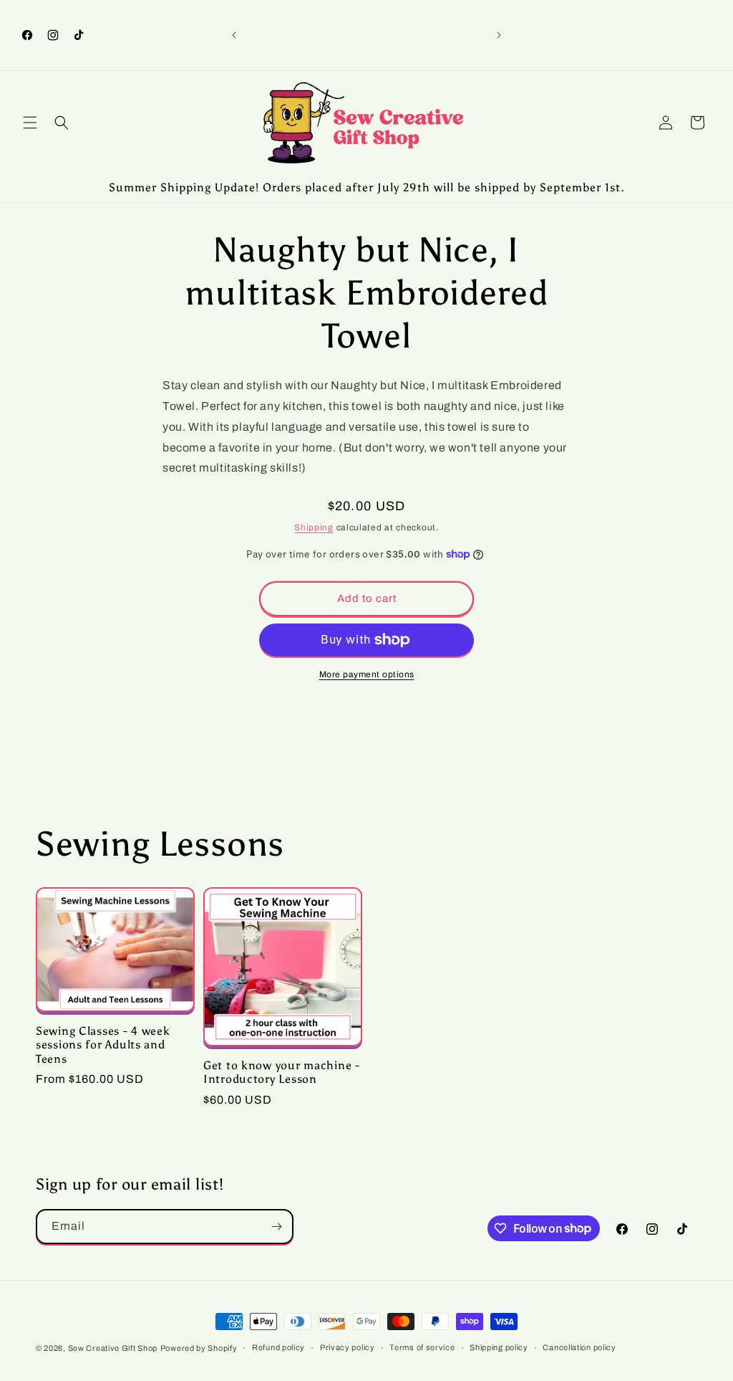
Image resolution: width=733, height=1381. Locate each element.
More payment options (366, 674)
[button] (30, 122)
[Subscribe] (276, 1226)
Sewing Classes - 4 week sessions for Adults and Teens (103, 1045)
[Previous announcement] (234, 35)
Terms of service (422, 1347)
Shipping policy (499, 1347)
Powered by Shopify (199, 1348)
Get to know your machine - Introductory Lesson (281, 1072)
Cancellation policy (579, 1347)
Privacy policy (347, 1347)
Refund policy (278, 1347)
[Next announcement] (499, 35)
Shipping (314, 527)
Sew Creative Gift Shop (112, 1348)
